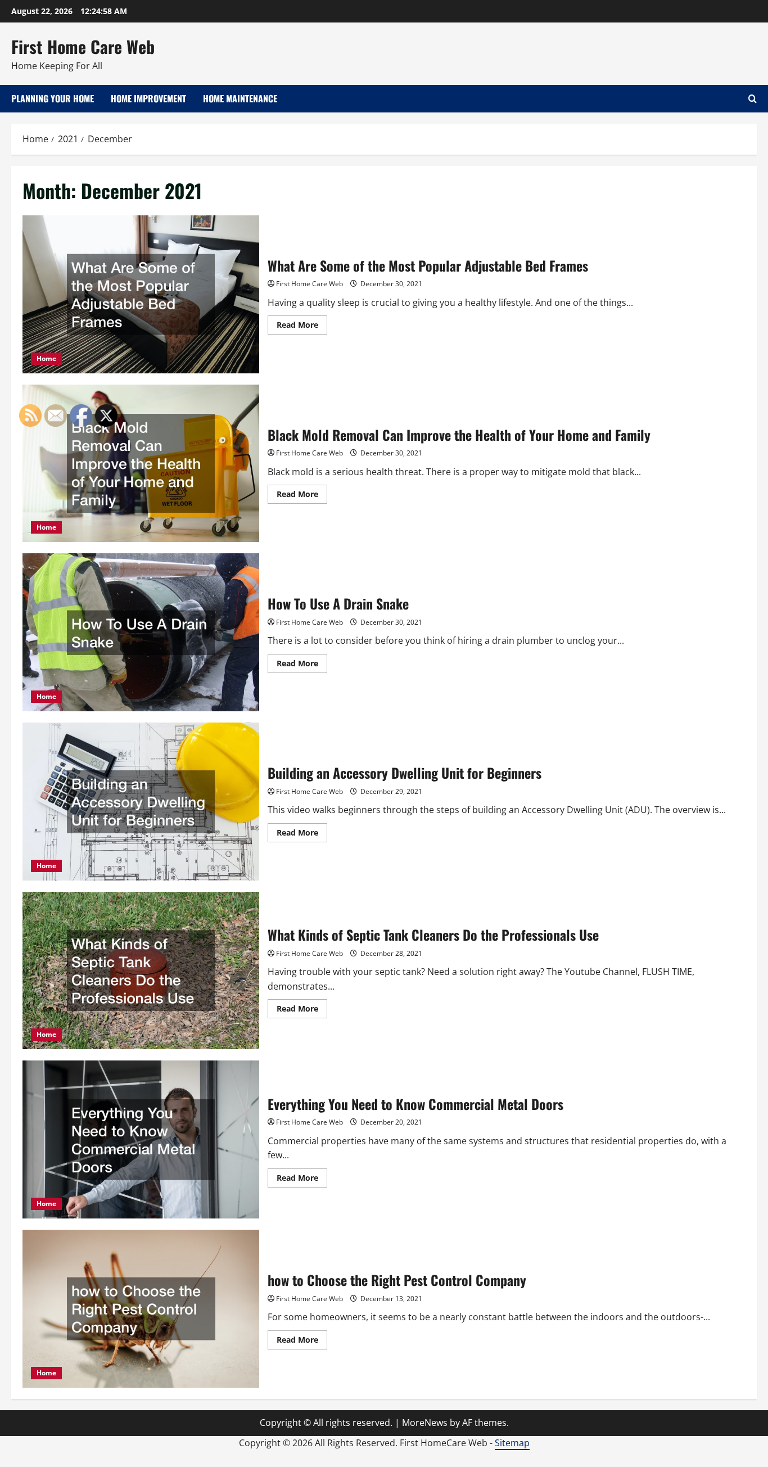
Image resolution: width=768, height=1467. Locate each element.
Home (46, 358)
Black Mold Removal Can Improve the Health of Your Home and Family (459, 435)
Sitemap (512, 1443)
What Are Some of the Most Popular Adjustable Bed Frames (140, 294)
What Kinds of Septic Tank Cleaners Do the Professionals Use (433, 934)
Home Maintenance (240, 98)
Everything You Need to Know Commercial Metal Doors (415, 1104)
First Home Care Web (83, 46)
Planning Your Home (52, 98)
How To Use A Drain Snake (338, 603)
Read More (302, 327)
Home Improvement (148, 98)
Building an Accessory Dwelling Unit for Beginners (404, 772)
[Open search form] (752, 99)
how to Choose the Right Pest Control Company (397, 1280)
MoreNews (425, 1422)
